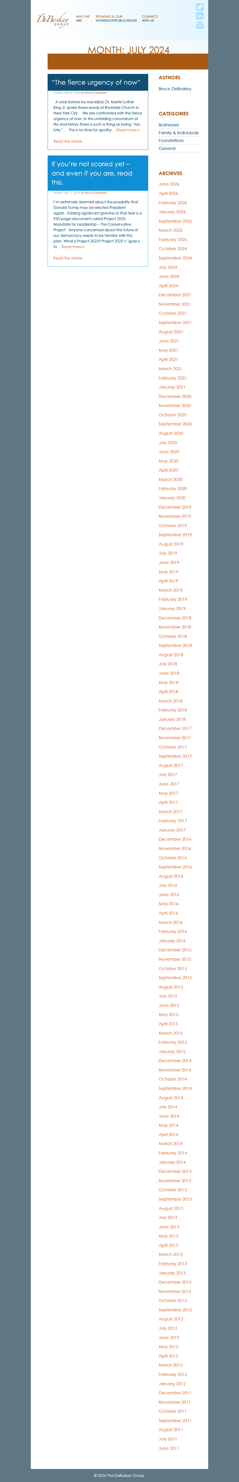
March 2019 (171, 590)
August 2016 (171, 876)
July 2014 (168, 1106)
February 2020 (173, 488)
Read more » (127, 130)
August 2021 (171, 331)
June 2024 (169, 276)
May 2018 (168, 682)
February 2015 (173, 1042)
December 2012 (175, 1282)
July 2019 (168, 553)
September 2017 (175, 756)
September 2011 (175, 1420)
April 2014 (168, 1134)
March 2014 (171, 1143)
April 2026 (168, 193)
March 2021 (171, 368)
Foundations (171, 140)
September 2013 (175, 1199)
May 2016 (168, 903)
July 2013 (168, 1217)
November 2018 (175, 627)
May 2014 (168, 1125)
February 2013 (173, 1263)
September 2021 (175, 322)
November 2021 (175, 304)
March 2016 (171, 922)
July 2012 (168, 1328)
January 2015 (172, 1051)
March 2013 (171, 1254)
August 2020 (171, 433)
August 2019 (171, 544)
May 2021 (168, 350)
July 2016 (168, 885)
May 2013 (168, 1235)
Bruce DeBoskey (96, 92)
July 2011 (168, 1439)
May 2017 (168, 793)
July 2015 (168, 996)
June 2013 (169, 1226)
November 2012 (175, 1291)
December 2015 (175, 949)
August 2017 (171, 765)
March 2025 (171, 230)
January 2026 (172, 211)
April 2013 (168, 1245)
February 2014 (173, 1152)
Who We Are (83, 18)
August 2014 (171, 1097)
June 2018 (169, 673)
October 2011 (173, 1411)
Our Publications (126, 18)
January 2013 (172, 1273)
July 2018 (168, 663)
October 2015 (173, 968)
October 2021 (173, 313)
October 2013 (173, 1189)
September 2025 (175, 221)
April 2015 (168, 1023)
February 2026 (173, 202)
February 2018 (173, 710)
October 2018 (173, 636)
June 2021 (169, 341)
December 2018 (175, 617)
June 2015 (169, 1005)
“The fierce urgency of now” (96, 82)
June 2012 (169, 1337)
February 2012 (173, 1374)
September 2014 (175, 1088)
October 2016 (173, 857)
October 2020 (173, 414)
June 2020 (169, 451)
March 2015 (171, 1033)
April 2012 (168, 1356)
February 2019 (173, 599)
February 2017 (173, 820)
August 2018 (171, 654)
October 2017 (173, 747)
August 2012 (171, 1318)
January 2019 (172, 608)
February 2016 (173, 931)
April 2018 (168, 691)
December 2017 (175, 728)
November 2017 (175, 737)
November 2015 (175, 959)
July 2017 (168, 774)
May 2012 (168, 1346)
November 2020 (175, 405)
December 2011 (175, 1392)
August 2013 (171, 1208)
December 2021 (175, 294)
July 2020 (168, 442)
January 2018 (172, 719)
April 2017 (168, 802)
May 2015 (168, 1014)
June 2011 (169, 1448)
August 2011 (171, 1429)
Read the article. (68, 141)
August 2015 (171, 987)
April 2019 (168, 580)
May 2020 (168, 461)
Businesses (169, 124)
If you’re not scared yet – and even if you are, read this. (92, 173)
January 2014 (172, 1162)
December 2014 (175, 1060)
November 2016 (175, 848)
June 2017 (169, 783)
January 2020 (172, 497)
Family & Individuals (179, 132)
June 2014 (169, 1116)
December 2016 (175, 839)
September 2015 (175, 977)
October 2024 (173, 248)
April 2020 (168, 470)
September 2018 (175, 645)
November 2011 (175, 1402)
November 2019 (175, 516)
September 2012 (175, 1309)
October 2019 (173, 525)
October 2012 (173, 1300)
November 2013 (175, 1180)
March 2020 (171, 479)
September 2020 (175, 423)
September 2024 (175, 258)
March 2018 (171, 700)
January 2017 (172, 830)
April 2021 (168, 359)
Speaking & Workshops (106, 18)
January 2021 (172, 387)
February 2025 (173, 239)
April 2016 (168, 913)
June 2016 (169, 894)
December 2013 (175, 1171)
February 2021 (173, 378)
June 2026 (169, 184)
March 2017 (171, 811)
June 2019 (169, 562)
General (167, 148)
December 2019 (175, 507)
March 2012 (171, 1365)
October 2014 (173, 1079)
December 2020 (175, 396)
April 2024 (168, 285)
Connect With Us (150, 18)
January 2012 (172, 1383)
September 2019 (175, 534)
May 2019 (168, 571)
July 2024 (168, 267)
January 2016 (172, 940)
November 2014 (175, 1069)
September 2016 (175, 866)
